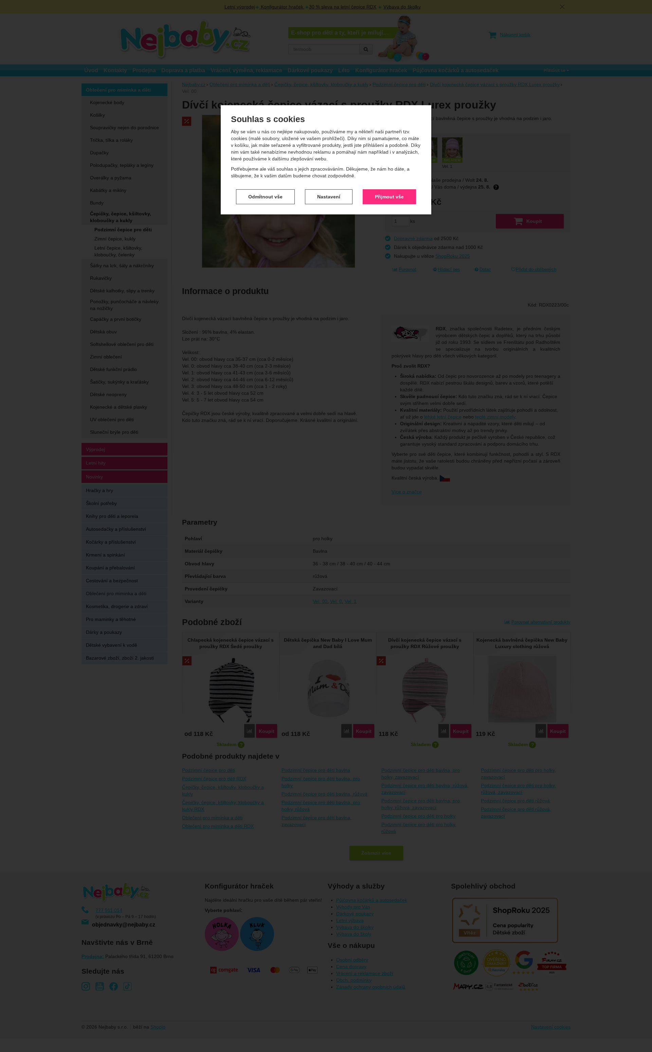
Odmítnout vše (265, 196)
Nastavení (328, 196)
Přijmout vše (389, 196)
